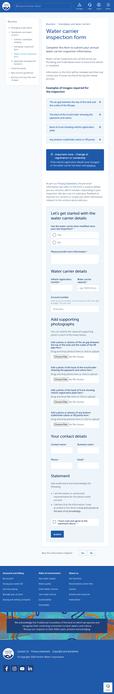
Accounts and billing (13, 573)
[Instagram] (14, 668)
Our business (75, 578)
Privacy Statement (67, 183)
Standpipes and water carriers (21, 33)
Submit (57, 534)
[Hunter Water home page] (6, 6)
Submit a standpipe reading (23, 41)
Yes (59, 234)
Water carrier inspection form (25, 55)
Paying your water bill (13, 583)
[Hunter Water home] (8, 654)
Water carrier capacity (84, 280)
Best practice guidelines (22, 72)
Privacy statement (40, 651)
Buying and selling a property (16, 599)
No (59, 242)
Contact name (58, 444)
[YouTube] (22, 668)
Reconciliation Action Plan (81, 583)
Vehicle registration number (61, 280)
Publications (74, 599)
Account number (60, 297)
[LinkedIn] (30, 668)
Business (12, 21)
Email (80, 459)
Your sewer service (47, 594)
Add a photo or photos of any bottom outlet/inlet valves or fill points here (71, 414)
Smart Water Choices (48, 589)
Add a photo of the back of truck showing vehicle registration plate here (73, 391)
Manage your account (13, 594)
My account (8, 578)
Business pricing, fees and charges (23, 78)
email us (91, 165)
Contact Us (23, 651)
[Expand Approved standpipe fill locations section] (12, 61)
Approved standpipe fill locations (25, 62)
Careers (72, 589)
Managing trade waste (21, 27)
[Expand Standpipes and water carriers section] (9, 32)
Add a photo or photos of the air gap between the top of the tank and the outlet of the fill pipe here (75, 345)
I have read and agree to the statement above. (72, 522)
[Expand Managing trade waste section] (9, 27)
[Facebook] (6, 668)
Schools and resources (79, 594)
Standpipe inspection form (24, 48)
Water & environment (50, 573)
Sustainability (45, 599)
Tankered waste (18, 68)
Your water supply (47, 578)
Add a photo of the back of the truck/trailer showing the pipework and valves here (73, 368)
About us (73, 573)
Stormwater (44, 604)
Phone (54, 459)
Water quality (45, 583)
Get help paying (10, 589)
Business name (85, 444)
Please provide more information (68, 251)
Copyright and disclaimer (65, 651)
